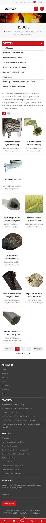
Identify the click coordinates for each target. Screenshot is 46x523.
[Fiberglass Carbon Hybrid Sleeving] (12, 128)
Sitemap (37, 513)
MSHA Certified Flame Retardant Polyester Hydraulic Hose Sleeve (22, 425)
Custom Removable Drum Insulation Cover (19, 416)
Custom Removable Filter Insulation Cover (18, 420)
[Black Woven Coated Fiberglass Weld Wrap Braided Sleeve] (12, 280)
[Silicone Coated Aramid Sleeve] (34, 204)
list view (8, 113)
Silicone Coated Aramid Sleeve (34, 219)
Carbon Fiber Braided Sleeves (12, 257)
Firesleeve (5, 438)
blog (3, 393)
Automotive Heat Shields (13, 72)
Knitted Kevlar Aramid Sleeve (13, 412)
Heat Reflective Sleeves (12, 52)
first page (9, 349)
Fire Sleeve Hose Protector (11, 474)
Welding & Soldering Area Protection (18, 81)
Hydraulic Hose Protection (13, 86)
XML (22, 515)
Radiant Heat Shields (9, 458)
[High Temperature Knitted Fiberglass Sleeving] (12, 204)
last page (37, 349)
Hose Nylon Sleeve (8, 462)
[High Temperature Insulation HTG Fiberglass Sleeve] (34, 280)
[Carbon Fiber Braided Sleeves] (12, 242)
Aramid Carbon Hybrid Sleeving (34, 143)
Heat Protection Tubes (12, 57)
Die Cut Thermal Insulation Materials (15, 450)
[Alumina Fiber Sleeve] (12, 166)
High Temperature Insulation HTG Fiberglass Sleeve (34, 295)
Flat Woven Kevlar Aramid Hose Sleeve (17, 408)
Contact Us (6, 385)
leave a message (22, 519)
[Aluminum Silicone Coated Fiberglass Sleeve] (12, 318)
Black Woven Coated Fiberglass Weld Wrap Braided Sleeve (11, 295)
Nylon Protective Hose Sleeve (12, 466)
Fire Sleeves (7, 48)
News (4, 381)
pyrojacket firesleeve (9, 446)
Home (9, 31)
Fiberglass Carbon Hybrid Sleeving (11, 143)
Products (5, 378)
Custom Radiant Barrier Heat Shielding (16, 454)
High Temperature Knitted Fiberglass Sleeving (12, 219)
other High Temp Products (25, 31)
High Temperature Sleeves (28, 33)
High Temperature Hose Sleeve (13, 442)
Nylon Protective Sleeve (10, 470)
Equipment (7, 77)
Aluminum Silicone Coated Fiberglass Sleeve (12, 333)
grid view (4, 113)
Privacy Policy (7, 389)
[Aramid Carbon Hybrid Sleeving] (34, 128)
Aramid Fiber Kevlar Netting (13, 405)
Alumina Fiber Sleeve (11, 179)
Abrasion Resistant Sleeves (14, 62)
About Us (5, 374)
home (4, 370)
